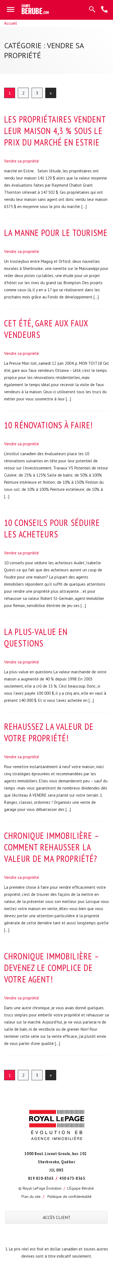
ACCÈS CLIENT (56, 1217)
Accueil (10, 23)
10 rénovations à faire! (48, 425)
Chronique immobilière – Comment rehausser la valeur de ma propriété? (51, 847)
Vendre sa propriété (21, 161)
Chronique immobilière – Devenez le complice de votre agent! (51, 967)
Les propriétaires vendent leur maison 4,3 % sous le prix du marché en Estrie (55, 130)
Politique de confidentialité (69, 1196)
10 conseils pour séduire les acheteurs (52, 528)
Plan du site (31, 1196)
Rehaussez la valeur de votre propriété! (49, 732)
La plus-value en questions (35, 637)
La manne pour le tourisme (56, 232)
